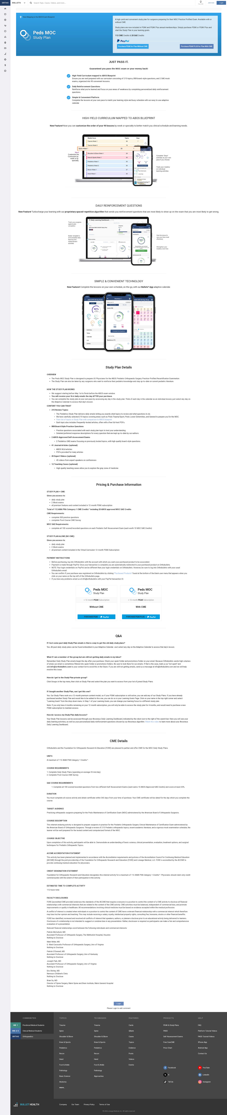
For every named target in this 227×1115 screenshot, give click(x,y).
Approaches (99, 1076)
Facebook (172, 1068)
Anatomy (62, 1082)
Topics (131, 1042)
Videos (131, 1059)
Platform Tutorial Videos (207, 1031)
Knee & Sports (65, 1042)
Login (221, 3)
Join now (211, 3)
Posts (131, 1053)
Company (63, 1104)
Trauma (62, 1025)
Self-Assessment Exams (173, 1036)
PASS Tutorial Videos (206, 1036)
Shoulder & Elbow (66, 1036)
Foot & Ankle (64, 1065)
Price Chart (167, 1048)
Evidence (132, 1048)
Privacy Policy (89, 1104)
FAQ (199, 1025)
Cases (131, 1036)
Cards (131, 1025)
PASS (165, 1031)
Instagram (207, 1082)
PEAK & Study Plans (171, 1025)
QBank (131, 1031)
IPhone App (202, 1042)
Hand (61, 1059)
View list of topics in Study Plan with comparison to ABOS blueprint (84, 419)
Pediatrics (63, 1048)
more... (62, 1087)
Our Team (75, 1104)
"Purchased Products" (123, 573)
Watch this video (152, 722)
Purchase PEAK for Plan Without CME (132, 46)
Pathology (63, 1070)
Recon (61, 1053)
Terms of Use (104, 1104)
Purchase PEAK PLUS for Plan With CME (196, 46)
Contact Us (202, 1053)
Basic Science (64, 1076)
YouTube (206, 1068)
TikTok (170, 1082)
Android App (203, 1048)
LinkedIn (206, 1075)
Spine (61, 1031)
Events (131, 1065)
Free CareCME (169, 1042)
